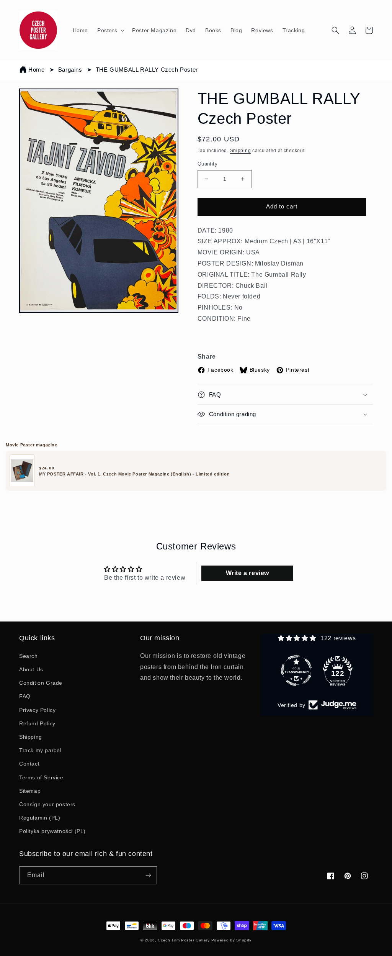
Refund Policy (37, 723)
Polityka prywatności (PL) (52, 831)
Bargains (70, 69)
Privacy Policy (37, 710)
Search (28, 656)
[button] (110, 30)
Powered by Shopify (231, 940)
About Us (31, 669)
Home (36, 69)
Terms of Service (41, 777)
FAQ (25, 696)
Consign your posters (47, 804)
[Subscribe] (148, 875)
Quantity (207, 164)
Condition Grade (40, 683)
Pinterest (297, 370)
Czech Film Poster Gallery (184, 940)
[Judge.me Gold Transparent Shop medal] (296, 670)
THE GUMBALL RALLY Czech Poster (147, 69)
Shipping (240, 150)
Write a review (247, 573)
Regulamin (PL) (39, 818)
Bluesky (260, 370)
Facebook (220, 370)
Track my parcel (40, 750)
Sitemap (30, 791)
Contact (29, 764)
